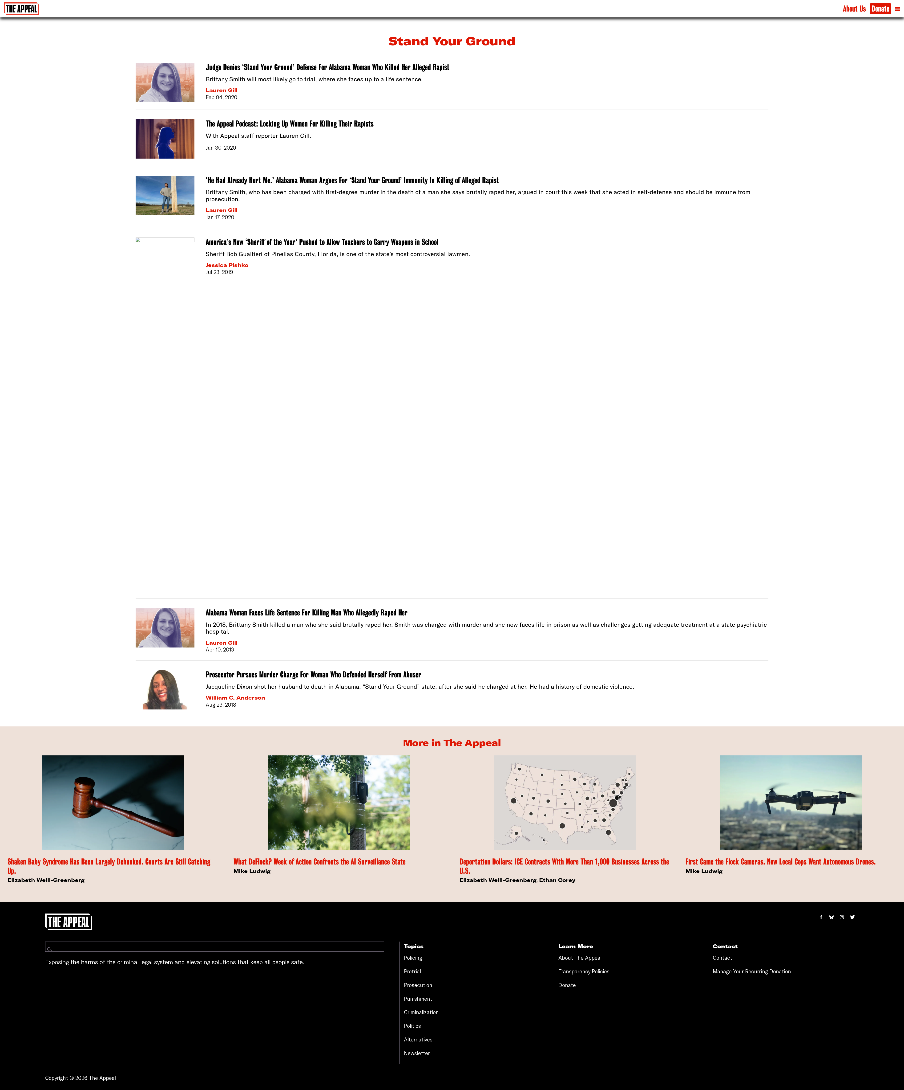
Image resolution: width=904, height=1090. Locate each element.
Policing (413, 958)
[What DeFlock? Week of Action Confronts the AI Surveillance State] (339, 802)
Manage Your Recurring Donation (752, 971)
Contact (722, 958)
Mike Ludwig (252, 871)
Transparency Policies (583, 971)
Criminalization (421, 1012)
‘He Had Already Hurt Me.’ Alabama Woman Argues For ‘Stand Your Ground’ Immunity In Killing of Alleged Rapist (352, 180)
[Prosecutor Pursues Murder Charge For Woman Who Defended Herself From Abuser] (165, 689)
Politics (412, 1026)
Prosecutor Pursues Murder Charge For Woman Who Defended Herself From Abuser (313, 674)
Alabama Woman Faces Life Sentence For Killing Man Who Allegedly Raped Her (307, 612)
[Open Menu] (897, 8)
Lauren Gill (222, 90)
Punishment (418, 999)
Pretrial (412, 971)
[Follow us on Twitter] (854, 917)
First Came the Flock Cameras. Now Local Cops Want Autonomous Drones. (781, 861)
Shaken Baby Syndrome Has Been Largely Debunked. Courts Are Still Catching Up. (109, 866)
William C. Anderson (235, 697)
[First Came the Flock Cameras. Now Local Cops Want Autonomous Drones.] (791, 802)
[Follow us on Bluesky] (834, 917)
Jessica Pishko (227, 265)
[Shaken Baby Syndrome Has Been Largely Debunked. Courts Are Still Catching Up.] (113, 802)
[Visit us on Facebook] (824, 917)
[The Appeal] (21, 8)
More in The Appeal (452, 742)
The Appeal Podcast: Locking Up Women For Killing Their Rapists (290, 123)
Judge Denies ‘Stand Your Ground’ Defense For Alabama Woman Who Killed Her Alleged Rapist (327, 67)
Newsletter (417, 1053)
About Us (854, 8)
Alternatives (418, 1039)
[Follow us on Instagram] (844, 917)
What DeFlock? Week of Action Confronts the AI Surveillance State (320, 861)
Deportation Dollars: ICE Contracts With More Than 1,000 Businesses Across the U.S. (564, 866)
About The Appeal (579, 958)
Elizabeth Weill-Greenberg (46, 880)
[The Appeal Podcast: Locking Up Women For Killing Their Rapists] (165, 139)
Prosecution (418, 985)
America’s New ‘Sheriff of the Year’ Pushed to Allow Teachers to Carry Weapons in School (322, 242)
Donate (880, 8)
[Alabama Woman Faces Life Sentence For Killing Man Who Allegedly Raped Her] (165, 630)
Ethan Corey (557, 880)
